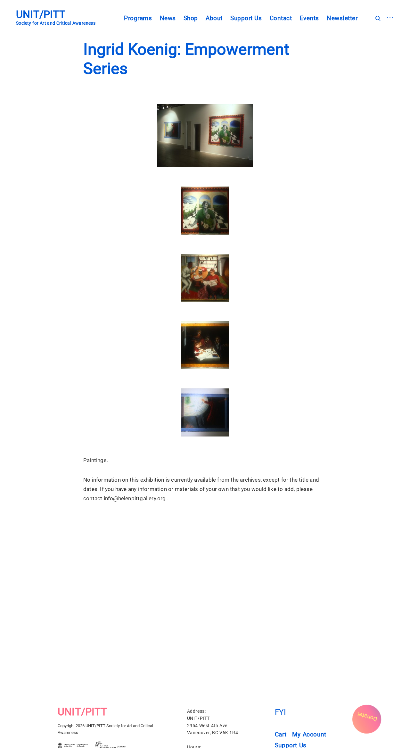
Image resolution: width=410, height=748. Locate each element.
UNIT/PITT (40, 14)
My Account (309, 734)
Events (309, 18)
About (214, 18)
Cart (280, 734)
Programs (138, 18)
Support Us (246, 18)
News (168, 18)
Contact (281, 18)
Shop (191, 18)
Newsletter (342, 18)
